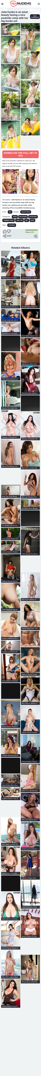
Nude (32, 220)
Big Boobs (23, 216)
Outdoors (33, 216)
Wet (26, 220)
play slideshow (35, 16)
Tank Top (19, 220)
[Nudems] (20, 4)
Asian (15, 216)
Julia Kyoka (25, 212)
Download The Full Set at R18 (20, 154)
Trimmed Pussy (8, 220)
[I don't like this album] (8, 231)
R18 (10, 212)
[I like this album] (4, 231)
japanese (11, 225)
